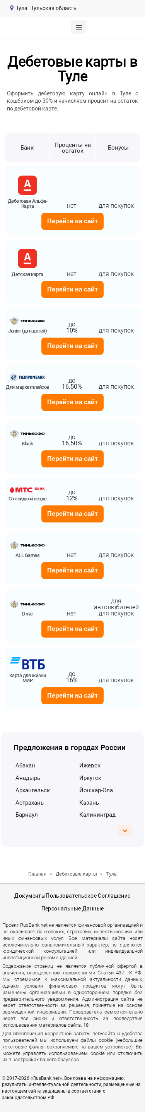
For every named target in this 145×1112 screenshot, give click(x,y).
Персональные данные (72, 908)
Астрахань (29, 802)
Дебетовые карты (76, 874)
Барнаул (26, 814)
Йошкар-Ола (96, 790)
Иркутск (90, 777)
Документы (30, 896)
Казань (89, 802)
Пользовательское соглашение (88, 896)
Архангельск (32, 790)
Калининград (97, 814)
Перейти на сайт (72, 221)
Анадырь (27, 777)
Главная (37, 874)
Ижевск (90, 765)
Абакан (25, 765)
